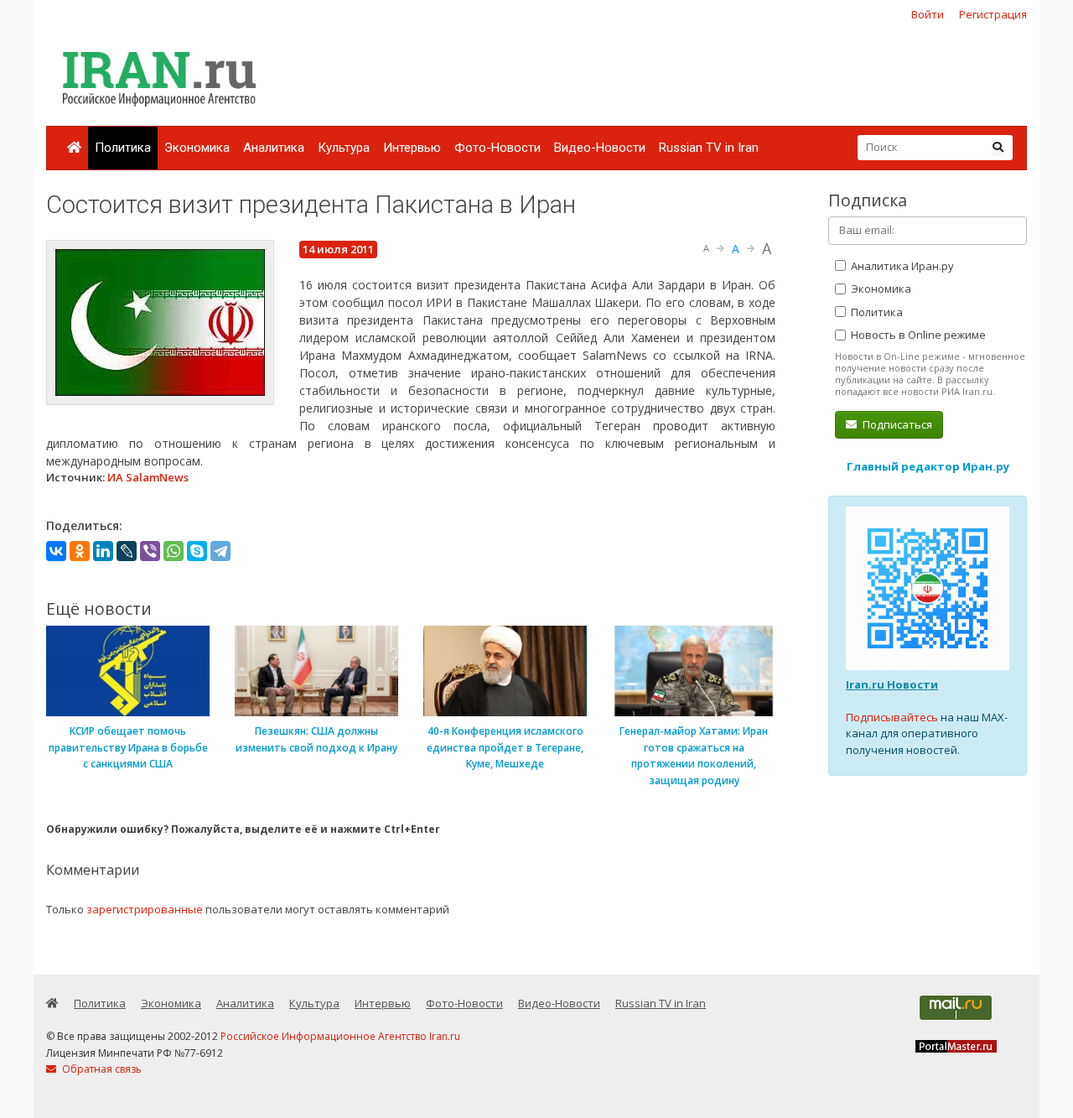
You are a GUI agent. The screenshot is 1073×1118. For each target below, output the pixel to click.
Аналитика (273, 147)
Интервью (412, 147)
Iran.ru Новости (892, 684)
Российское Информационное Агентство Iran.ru (340, 1036)
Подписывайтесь (892, 717)
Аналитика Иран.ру (901, 265)
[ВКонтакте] (56, 551)
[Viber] (150, 551)
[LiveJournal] (127, 551)
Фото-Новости (497, 147)
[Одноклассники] (80, 551)
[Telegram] (220, 551)
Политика (123, 147)
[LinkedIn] (103, 551)
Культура (344, 147)
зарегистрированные (144, 909)
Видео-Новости (599, 147)
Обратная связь (101, 1069)
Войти (927, 14)
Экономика (197, 147)
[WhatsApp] (173, 551)
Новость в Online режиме (917, 334)
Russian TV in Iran (709, 147)
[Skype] (197, 551)
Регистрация (993, 14)
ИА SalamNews (148, 477)
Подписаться (896, 424)
